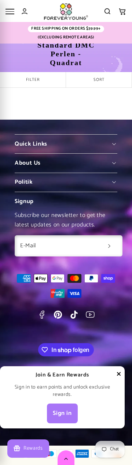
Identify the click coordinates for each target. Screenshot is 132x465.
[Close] (119, 375)
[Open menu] (9, 11)
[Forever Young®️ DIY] (66, 11)
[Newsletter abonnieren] (109, 245)
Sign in (62, 413)
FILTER (33, 79)
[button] (122, 11)
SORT (99, 79)
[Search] (107, 11)
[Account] (24, 11)
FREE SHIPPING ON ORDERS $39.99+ (65, 29)
